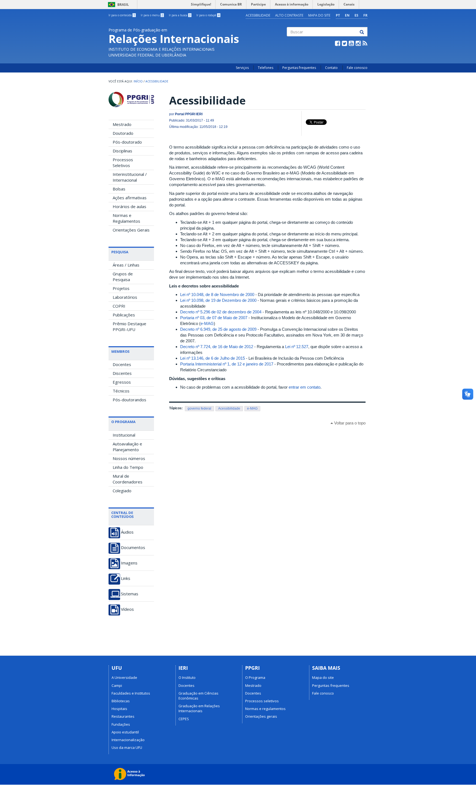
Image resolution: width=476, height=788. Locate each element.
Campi (117, 685)
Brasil (117, 4)
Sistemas (129, 594)
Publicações (124, 315)
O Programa (255, 677)
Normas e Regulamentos (126, 218)
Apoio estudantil (125, 732)
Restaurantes (123, 716)
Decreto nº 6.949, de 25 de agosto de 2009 (218, 329)
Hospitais (119, 708)
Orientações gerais (261, 716)
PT (338, 15)
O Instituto (187, 677)
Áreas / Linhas (126, 265)
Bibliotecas (121, 700)
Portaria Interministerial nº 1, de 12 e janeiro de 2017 (226, 364)
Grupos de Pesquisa (123, 276)
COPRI (119, 306)
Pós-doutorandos (129, 399)
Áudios (127, 532)
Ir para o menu (152, 15)
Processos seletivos (262, 700)
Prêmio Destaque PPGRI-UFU (129, 326)
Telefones (265, 67)
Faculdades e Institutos (131, 693)
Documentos (133, 547)
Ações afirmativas (130, 197)
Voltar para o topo (349, 423)
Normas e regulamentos (265, 708)
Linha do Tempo (128, 467)
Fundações (121, 724)
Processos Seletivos (123, 162)
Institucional (124, 435)
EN (347, 15)
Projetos (121, 288)
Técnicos (121, 391)
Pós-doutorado (127, 142)
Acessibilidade (258, 15)
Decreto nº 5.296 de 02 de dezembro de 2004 (220, 312)
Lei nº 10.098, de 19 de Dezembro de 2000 (218, 300)
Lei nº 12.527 (296, 346)
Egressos (122, 382)
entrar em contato (304, 387)
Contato (331, 67)
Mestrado (122, 124)
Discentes (122, 373)
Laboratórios (125, 297)
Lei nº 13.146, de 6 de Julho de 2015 (212, 358)
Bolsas (119, 189)
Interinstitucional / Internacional (130, 177)
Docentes (122, 364)
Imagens (129, 563)
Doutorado (123, 133)
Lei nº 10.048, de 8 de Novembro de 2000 (217, 294)
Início (138, 81)
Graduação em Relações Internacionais (199, 708)
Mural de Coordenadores (127, 479)
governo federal (199, 408)
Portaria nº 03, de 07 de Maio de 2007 (213, 317)
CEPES (183, 718)
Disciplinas (122, 151)
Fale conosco (357, 67)
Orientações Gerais (131, 230)
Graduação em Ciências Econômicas (198, 696)
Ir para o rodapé (208, 15)
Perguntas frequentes (299, 67)
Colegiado (122, 490)
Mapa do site (319, 15)
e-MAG (207, 323)
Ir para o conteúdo (122, 15)
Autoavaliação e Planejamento (127, 446)
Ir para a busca (180, 15)
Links (125, 578)
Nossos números (129, 458)
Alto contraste (289, 15)
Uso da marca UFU (127, 747)
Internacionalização (128, 739)
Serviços (242, 67)
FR (365, 15)
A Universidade (124, 677)
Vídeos (127, 609)
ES (356, 15)
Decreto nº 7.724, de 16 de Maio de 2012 (216, 346)
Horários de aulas (129, 206)
